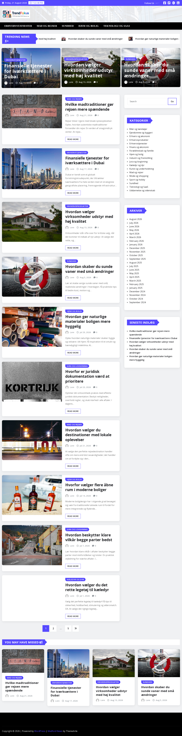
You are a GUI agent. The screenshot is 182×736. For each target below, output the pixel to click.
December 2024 (137, 291)
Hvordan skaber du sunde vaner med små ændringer (149, 70)
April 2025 (134, 277)
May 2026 (134, 230)
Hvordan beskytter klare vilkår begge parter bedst (88, 537)
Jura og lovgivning (138, 161)
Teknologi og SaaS (116, 26)
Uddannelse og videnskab (142, 190)
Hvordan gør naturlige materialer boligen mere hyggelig (87, 321)
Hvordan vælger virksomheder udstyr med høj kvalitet (88, 70)
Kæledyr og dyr (136, 165)
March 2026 (135, 237)
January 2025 (135, 287)
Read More (73, 139)
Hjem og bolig (88, 26)
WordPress (39, 731)
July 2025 (133, 266)
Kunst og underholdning (141, 168)
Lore (11, 82)
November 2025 (137, 251)
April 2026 (134, 233)
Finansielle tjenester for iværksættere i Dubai (28, 71)
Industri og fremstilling (140, 158)
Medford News (55, 731)
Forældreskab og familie (141, 150)
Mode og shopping (138, 175)
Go (172, 101)
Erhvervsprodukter (138, 139)
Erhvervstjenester (18, 26)
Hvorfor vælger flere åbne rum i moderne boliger (89, 487)
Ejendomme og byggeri (141, 132)
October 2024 (136, 298)
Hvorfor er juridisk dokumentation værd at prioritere (87, 376)
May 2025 (134, 273)
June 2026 (134, 226)
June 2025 (134, 269)
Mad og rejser (47, 26)
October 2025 (136, 255)
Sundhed (68, 26)
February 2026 (136, 240)
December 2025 (137, 248)
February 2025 (136, 284)
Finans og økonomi (139, 147)
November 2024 (137, 295)
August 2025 (135, 262)
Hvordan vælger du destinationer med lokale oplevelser (88, 434)
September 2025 (137, 258)
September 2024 (137, 302)
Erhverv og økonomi (139, 136)
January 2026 (135, 244)
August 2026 (135, 219)
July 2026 (133, 222)
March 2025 (135, 280)
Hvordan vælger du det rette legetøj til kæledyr (87, 587)
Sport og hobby (137, 179)
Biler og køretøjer (138, 129)
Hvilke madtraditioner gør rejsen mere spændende (89, 107)
